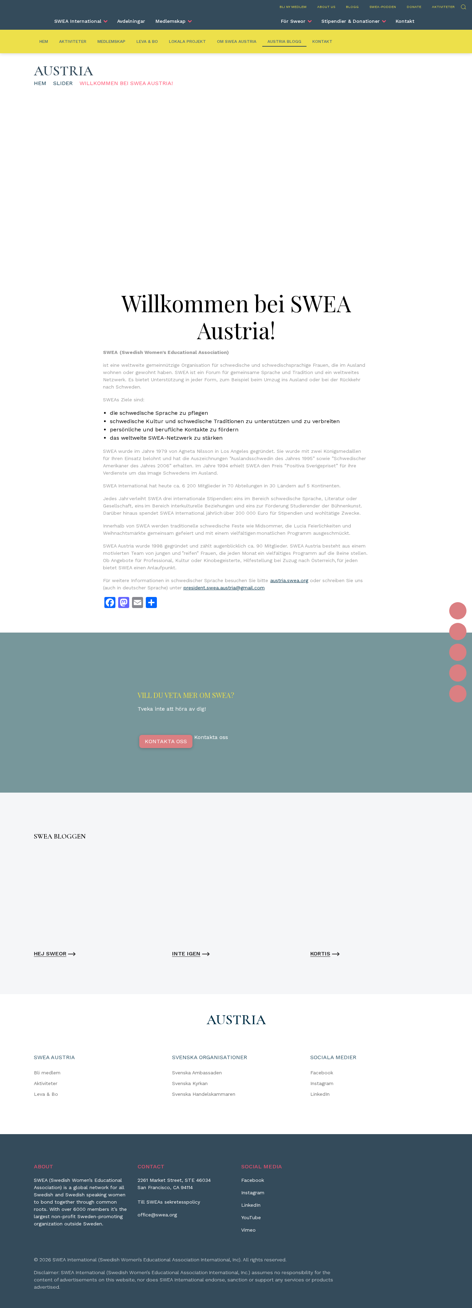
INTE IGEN (186, 953)
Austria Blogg (284, 41)
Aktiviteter (443, 7)
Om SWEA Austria (236, 41)
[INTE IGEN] (236, 897)
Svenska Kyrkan (190, 1083)
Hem (43, 41)
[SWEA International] (236, 18)
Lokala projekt (187, 41)
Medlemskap (170, 21)
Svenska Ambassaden (197, 1072)
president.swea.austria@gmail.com (224, 587)
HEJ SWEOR (50, 953)
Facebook (321, 1072)
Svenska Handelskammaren (203, 1094)
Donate (414, 7)
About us (326, 7)
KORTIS (320, 953)
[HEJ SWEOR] (98, 897)
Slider (63, 83)
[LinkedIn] (457, 652)
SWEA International (77, 21)
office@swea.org (157, 1214)
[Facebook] (457, 610)
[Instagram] (457, 631)
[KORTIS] (374, 897)
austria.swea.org (289, 580)
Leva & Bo (147, 41)
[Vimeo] (457, 693)
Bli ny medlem (293, 7)
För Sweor (293, 21)
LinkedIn (320, 1094)
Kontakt (405, 21)
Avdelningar (131, 21)
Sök (463, 6)
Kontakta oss (166, 741)
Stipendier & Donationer (350, 21)
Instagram (321, 1083)
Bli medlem (47, 1072)
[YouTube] (457, 673)
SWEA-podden (382, 7)
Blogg (352, 7)
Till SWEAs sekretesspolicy (169, 1202)
